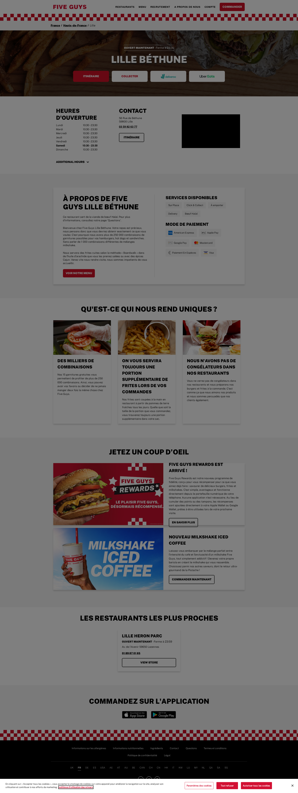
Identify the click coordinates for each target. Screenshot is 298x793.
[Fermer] (292, 785)
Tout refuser (227, 785)
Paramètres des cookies (199, 785)
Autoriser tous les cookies (256, 785)
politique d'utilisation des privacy (76, 787)
